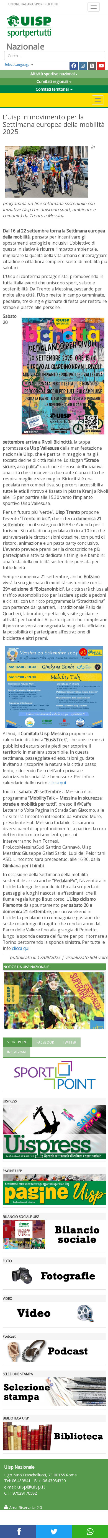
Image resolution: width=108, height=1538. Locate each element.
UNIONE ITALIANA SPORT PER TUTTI (33, 4)
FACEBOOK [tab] (45, 1042)
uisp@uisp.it (31, 1487)
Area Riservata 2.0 (25, 1507)
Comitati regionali (53, 81)
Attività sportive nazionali (52, 73)
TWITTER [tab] (69, 1042)
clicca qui (57, 783)
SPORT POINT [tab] (17, 1042)
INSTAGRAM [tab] (16, 1052)
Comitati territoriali (53, 89)
